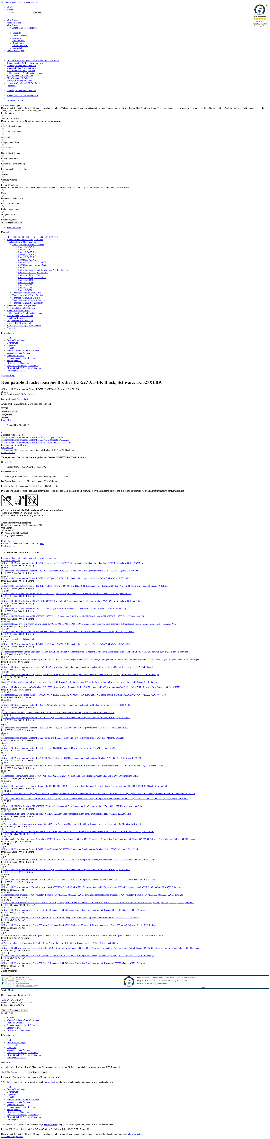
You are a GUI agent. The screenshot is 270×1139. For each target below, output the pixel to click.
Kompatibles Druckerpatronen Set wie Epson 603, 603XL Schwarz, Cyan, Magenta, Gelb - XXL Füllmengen (150, 659)
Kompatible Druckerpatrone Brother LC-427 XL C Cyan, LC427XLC (98, 705)
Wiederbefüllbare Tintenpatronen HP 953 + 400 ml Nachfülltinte (89, 943)
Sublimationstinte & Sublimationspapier (24, 313)
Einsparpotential (14, 360)
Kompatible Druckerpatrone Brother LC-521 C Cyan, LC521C (88, 748)
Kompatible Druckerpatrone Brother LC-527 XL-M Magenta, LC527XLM (104, 571)
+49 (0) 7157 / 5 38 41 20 (12, 1000)
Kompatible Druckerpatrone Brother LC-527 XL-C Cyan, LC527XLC (98, 578)
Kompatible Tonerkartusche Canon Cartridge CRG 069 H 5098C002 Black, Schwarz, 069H (127, 786)
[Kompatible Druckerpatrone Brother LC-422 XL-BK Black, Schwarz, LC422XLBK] (40, 859)
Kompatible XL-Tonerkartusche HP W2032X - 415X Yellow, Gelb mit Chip (106, 601)
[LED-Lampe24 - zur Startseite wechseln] (20, 2)
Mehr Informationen (135, 1134)
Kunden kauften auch (10, 558)
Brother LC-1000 (25, 282)
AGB (9, 338)
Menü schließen (14, 23)
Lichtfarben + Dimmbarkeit (19, 363)
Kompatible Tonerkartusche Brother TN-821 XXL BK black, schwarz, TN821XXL (116, 831)
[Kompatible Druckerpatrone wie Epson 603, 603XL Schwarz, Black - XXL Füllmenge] (41, 925)
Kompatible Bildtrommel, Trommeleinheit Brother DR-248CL (86, 712)
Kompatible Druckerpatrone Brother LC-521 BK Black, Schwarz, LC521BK (107, 758)
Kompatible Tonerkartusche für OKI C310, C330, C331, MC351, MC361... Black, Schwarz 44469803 (142, 798)
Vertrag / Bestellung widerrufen (14, 1010)
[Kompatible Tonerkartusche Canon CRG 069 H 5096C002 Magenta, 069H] (36, 776)
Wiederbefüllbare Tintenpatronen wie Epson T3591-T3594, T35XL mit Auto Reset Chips (123, 935)
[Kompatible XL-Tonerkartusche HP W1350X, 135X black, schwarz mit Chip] (37, 806)
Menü (9, 7)
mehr (75, 450)
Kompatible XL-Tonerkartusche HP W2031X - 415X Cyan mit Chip (95, 608)
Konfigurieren (16, 1136)
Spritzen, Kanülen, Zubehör (19, 323)
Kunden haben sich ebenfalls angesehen (38, 558)
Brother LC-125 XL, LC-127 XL (33, 272)
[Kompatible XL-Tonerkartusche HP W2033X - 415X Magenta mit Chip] (34, 593)
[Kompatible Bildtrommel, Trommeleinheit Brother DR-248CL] (30, 712)
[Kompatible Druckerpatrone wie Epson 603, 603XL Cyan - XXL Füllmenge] (36, 917)
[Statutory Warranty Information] (2, 430)
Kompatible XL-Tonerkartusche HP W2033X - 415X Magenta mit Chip (100, 593)
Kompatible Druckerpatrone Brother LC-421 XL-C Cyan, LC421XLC (98, 869)
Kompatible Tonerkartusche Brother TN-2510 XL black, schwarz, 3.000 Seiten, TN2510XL (127, 586)
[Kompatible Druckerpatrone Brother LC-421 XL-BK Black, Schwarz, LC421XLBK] (40, 879)
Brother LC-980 (25, 287)
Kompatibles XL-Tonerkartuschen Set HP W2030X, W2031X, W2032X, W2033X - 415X (125, 695)
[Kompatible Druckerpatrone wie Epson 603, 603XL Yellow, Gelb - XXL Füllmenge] (40, 667)
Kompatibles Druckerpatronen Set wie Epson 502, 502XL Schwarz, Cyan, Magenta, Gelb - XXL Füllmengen (150, 948)
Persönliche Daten (20, 35)
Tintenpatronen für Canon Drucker (27, 293)
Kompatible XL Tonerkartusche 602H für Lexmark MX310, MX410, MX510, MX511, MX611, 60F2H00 (146, 902)
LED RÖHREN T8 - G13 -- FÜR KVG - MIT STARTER (33, 237)
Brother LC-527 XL (27, 247)
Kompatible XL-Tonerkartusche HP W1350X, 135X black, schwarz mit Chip (107, 806)
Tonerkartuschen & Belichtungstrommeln (25, 239)
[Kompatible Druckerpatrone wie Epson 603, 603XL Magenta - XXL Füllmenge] (38, 910)
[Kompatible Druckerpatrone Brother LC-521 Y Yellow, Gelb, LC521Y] (34, 728)
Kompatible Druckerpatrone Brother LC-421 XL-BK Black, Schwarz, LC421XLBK (118, 879)
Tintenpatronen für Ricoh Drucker (27, 303)
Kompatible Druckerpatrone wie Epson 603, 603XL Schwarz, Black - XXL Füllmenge (120, 925)
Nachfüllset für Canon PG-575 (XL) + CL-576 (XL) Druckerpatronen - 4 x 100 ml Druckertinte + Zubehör (147, 793)
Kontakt (10, 348)
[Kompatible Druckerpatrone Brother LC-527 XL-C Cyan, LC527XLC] (34, 437)
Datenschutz (12, 343)
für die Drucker (21, 445)
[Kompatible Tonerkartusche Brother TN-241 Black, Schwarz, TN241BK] (35, 631)
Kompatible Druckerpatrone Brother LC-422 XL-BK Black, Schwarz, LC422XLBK (118, 859)
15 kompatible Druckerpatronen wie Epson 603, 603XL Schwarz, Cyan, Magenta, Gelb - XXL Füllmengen (147, 839)
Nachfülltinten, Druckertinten (20, 315)
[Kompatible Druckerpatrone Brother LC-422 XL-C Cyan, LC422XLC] (34, 644)
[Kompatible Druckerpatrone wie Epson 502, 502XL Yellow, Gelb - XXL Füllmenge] (40, 955)
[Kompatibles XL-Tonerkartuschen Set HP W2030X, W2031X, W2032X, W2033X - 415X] (43, 695)
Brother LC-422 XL (27, 257)
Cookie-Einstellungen (16, 340)
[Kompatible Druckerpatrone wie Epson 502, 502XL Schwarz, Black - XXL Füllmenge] (41, 674)
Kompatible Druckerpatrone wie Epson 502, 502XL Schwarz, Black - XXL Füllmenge (120, 674)
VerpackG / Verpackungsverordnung (23, 365)
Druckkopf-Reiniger (16, 318)
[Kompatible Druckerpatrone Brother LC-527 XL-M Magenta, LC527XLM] (35, 440)
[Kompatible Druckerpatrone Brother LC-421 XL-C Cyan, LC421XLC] (34, 869)
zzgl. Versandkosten (21, 399)
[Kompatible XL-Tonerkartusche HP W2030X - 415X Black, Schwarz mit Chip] (37, 616)
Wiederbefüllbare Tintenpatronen (21, 305)
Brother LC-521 (25, 249)
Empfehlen (6, 420)
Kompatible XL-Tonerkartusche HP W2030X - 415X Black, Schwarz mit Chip (109, 616)
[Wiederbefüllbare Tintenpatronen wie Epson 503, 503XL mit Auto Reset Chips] (37, 824)
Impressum (11, 345)
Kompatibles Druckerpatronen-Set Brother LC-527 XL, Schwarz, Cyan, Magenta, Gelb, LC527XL (137, 687)
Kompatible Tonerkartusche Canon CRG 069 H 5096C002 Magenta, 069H (104, 776)
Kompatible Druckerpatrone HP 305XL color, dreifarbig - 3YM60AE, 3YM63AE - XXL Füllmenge (138, 895)
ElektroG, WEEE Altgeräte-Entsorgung (24, 368)
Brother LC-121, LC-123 (29, 275)
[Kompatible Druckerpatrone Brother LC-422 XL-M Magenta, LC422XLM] (36, 849)
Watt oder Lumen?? (15, 355)
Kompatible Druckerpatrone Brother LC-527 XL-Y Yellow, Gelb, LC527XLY (108, 563)
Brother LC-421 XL (27, 260)
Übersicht (16, 33)
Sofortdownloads (20, 45)
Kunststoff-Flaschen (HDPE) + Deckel (24, 325)
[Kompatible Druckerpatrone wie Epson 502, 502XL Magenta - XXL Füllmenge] (38, 963)
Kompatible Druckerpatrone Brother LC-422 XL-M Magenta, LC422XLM (104, 849)
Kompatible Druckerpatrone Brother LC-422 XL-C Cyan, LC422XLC (98, 644)
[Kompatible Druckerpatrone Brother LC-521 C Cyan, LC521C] (30, 748)
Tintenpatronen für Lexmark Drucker (28, 300)
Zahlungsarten (18, 40)
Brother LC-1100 (25, 280)
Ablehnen (5, 1136)
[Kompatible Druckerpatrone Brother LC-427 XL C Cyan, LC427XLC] (34, 705)
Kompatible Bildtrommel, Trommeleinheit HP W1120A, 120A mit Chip (99, 814)
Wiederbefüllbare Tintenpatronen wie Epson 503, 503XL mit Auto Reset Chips (109, 824)
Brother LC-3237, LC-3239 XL (32, 262)
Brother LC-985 (25, 285)
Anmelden (17, 28)
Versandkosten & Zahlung (18, 353)
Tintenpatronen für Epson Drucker (27, 295)
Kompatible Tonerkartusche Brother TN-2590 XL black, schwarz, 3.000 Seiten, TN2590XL (127, 765)
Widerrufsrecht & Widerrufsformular (23, 350)
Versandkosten (50, 1082)
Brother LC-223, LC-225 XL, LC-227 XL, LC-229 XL (43, 270)
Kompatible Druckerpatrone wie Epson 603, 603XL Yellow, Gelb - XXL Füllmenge (116, 667)
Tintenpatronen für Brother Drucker (28, 244)
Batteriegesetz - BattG (16, 370)
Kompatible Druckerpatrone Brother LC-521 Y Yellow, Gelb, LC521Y (98, 728)
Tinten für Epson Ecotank (18, 310)
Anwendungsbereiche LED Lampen (23, 358)
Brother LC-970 (25, 290)
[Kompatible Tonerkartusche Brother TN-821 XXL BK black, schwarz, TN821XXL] (40, 831)
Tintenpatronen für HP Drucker (26, 298)
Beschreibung (7, 445)
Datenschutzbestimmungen (24, 1077)
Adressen (16, 38)
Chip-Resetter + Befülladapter (20, 320)
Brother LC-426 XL (27, 255)
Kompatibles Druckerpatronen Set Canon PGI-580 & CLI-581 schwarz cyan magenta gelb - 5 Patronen (142, 652)
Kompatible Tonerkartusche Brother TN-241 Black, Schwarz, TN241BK (101, 631)
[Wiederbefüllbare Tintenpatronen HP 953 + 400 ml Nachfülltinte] (31, 943)
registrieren (32, 28)
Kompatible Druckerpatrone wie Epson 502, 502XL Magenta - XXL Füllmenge (110, 963)
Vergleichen (7, 414)
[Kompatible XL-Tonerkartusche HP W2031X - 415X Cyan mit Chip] (33, 608)
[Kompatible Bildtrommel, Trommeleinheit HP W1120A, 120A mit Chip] (34, 814)
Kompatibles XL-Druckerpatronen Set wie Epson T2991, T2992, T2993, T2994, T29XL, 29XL (133, 624)
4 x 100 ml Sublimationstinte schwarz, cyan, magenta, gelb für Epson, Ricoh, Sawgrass (120, 682)
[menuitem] (138, 7)
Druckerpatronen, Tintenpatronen (21, 242)
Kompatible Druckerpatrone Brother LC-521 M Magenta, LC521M (94, 738)
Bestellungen (18, 43)
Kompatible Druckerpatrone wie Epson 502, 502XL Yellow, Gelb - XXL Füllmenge (116, 955)
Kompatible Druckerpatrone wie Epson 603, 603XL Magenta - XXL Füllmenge (110, 910)
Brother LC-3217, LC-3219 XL (32, 265)
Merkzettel (17, 48)
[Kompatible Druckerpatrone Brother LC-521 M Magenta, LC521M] (32, 738)
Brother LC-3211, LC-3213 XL (32, 267)
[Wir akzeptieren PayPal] (8, 375)
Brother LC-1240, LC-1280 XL (32, 277)
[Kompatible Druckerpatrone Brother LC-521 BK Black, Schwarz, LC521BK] (37, 758)
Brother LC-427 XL (27, 252)
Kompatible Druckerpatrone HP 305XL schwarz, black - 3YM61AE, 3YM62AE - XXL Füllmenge (137, 887)
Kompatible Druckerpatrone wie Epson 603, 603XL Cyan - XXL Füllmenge (106, 917)
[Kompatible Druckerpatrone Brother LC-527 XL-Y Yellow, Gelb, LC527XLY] (37, 442)
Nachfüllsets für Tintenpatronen (21, 308)
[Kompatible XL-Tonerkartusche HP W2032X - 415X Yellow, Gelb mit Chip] (36, 601)
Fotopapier (11, 328)
